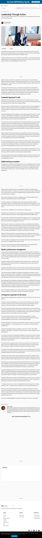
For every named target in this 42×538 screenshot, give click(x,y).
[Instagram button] (36, 531)
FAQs (4, 516)
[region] (21, 398)
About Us (4, 515)
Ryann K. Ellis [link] (8, 22)
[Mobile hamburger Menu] (2, 5)
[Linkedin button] (34, 531)
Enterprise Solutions (6, 518)
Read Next (4, 467)
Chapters (4, 519)
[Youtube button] (39, 531)
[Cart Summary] (40, 5)
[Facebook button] (29, 531)
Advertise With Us (6, 525)
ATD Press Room (6, 522)
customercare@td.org (37, 518)
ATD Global (5, 521)
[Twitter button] (32, 531)
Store (4, 524)
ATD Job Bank (21, 516)
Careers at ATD (21, 515)
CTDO (11, 398)
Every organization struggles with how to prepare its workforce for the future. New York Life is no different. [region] (20, 298)
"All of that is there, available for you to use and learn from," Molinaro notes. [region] (16, 209)
